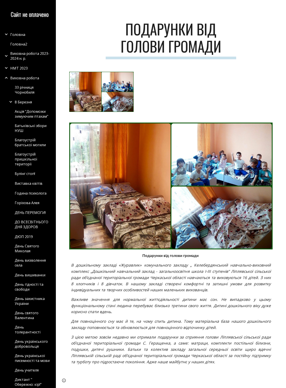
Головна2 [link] (18, 44)
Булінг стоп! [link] (25, 173)
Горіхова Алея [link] (27, 202)
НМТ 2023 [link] (19, 68)
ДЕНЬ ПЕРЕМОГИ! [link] (30, 212)
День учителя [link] (27, 370)
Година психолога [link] (30, 193)
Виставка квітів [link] (28, 183)
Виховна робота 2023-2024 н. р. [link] (29, 56)
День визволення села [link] (30, 263)
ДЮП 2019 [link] (24, 236)
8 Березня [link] (23, 102)
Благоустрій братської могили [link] (30, 142)
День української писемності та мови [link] (32, 358)
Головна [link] (17, 34)
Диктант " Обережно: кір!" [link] (28, 382)
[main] (171, 40)
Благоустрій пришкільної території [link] (26, 159)
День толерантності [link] (27, 330)
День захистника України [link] (30, 301)
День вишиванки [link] (30, 275)
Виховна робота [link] (24, 78)
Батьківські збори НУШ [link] (30, 128)
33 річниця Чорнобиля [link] (24, 90)
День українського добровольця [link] (31, 344)
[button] (280, 6)
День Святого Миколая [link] (27, 248)
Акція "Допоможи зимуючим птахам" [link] (31, 114)
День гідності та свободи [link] (29, 287)
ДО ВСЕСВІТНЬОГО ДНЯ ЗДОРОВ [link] (31, 224)
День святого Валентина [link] (26, 315)
